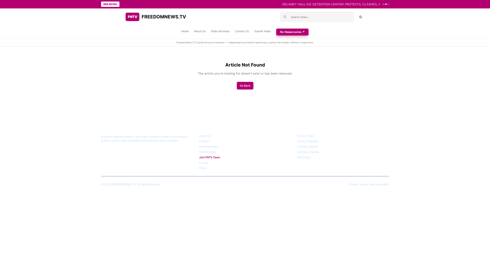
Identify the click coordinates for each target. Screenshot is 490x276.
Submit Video (262, 31)
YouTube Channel (308, 152)
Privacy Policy (306, 135)
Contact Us (242, 31)
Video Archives (220, 31)
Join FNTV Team (209, 157)
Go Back (245, 85)
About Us (200, 31)
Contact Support (307, 146)
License (204, 162)
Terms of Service (307, 141)
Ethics (203, 168)
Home (185, 31)
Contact (204, 141)
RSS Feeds (303, 157)
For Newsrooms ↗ (292, 32)
